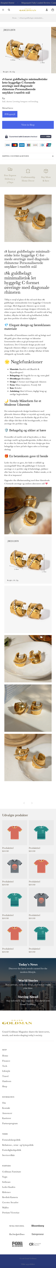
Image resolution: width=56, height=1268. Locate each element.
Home (14, 18)
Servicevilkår (8, 1155)
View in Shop (28, 124)
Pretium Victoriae (10, 1212)
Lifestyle (6, 1071)
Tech (4, 1066)
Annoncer (7, 1113)
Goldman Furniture (11, 1171)
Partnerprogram (10, 1123)
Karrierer (6, 1118)
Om (4, 1102)
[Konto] (47, 10)
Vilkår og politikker (28, 1264)
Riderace (6, 1192)
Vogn (4, 1176)
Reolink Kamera (10, 1197)
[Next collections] (32, 803)
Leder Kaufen (8, 1187)
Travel (5, 1076)
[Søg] (9, 10)
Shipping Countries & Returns (15, 156)
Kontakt (6, 1108)
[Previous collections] (24, 803)
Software (6, 1182)
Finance (6, 1060)
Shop (4, 1086)
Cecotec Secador (10, 1202)
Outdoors (6, 1081)
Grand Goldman (30, 1258)
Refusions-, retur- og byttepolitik (17, 1145)
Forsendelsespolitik (11, 1139)
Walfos (5, 1207)
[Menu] (3, 10)
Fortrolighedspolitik (11, 1150)
